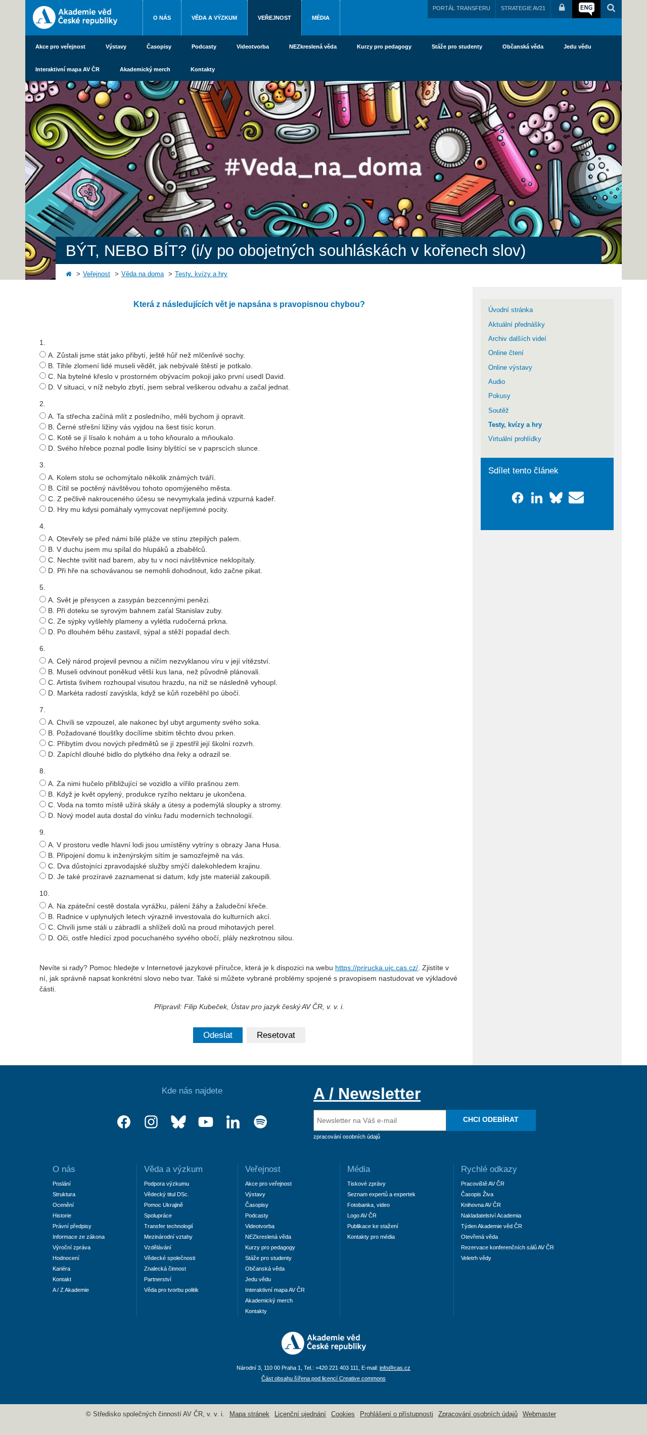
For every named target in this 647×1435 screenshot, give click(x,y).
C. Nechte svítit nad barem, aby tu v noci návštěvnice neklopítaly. (152, 560)
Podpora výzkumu (166, 1184)
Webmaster (539, 1414)
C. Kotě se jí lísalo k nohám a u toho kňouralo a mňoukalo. (141, 437)
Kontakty (203, 69)
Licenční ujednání (300, 1414)
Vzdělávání (157, 1247)
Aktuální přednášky (516, 324)
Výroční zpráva (71, 1247)
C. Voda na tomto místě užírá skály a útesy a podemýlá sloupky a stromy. (165, 805)
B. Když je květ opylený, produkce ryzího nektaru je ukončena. (147, 794)
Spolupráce (158, 1215)
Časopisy (159, 47)
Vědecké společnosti (169, 1258)
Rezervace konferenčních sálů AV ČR (507, 1247)
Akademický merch (145, 69)
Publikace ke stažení (372, 1226)
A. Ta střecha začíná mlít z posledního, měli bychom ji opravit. (146, 416)
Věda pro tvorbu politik (171, 1290)
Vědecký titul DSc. (166, 1194)
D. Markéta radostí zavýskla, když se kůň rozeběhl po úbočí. (144, 693)
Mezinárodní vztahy (168, 1237)
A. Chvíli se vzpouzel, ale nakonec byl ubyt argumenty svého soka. (154, 722)
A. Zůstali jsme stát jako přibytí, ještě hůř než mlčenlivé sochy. (146, 355)
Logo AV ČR (362, 1215)
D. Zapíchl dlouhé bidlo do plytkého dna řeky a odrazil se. (140, 754)
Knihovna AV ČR (481, 1205)
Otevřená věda (479, 1237)
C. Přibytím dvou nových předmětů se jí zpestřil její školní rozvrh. (151, 744)
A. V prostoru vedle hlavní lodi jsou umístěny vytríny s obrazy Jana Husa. (164, 845)
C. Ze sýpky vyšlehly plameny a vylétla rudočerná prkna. (138, 621)
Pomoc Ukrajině (163, 1205)
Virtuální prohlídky (514, 439)
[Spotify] (260, 1122)
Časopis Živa (477, 1194)
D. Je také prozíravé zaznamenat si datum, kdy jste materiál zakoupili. (159, 877)
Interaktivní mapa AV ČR (67, 69)
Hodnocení (66, 1258)
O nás (162, 18)
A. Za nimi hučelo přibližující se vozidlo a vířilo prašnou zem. (144, 783)
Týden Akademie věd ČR (491, 1226)
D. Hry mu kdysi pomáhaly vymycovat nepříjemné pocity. (138, 509)
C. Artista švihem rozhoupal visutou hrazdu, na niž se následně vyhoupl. (163, 682)
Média (321, 18)
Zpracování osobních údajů (478, 1414)
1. (42, 342)
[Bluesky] (178, 1122)
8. (42, 771)
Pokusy (499, 396)
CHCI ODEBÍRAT (491, 1119)
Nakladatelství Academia (491, 1215)
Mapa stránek (249, 1414)
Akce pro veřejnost (60, 47)
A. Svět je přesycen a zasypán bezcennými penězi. (129, 600)
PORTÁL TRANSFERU (461, 8)
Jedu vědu (577, 47)
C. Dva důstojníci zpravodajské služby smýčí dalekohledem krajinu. (155, 866)
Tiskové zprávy (366, 1184)
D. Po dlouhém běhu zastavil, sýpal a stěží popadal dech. (139, 632)
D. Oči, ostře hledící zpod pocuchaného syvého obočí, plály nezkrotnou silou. (171, 938)
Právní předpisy (72, 1226)
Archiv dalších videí (517, 338)
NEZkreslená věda (313, 47)
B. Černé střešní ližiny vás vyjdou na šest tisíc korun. (132, 427)
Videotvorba (253, 47)
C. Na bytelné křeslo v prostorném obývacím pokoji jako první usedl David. (167, 376)
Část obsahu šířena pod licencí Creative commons (323, 1378)
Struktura (64, 1194)
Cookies (343, 1414)
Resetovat (276, 1035)
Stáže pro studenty (457, 47)
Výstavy (116, 47)
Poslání (62, 1184)
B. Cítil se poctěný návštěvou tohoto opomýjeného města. (140, 488)
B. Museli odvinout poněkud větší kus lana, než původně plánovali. (154, 672)
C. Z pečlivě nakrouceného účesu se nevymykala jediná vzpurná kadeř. (162, 499)
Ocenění (63, 1205)
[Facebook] (123, 1122)
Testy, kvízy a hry (201, 274)
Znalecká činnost (165, 1269)
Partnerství (157, 1279)
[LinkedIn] (233, 1122)
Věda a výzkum (214, 18)
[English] (586, 9)
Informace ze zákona (79, 1237)
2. (42, 404)
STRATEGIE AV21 (523, 8)
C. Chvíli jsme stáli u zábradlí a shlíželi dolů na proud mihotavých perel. (161, 927)
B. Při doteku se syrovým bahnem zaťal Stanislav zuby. (135, 610)
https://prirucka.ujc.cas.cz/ (376, 968)
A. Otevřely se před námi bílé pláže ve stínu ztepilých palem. (144, 539)
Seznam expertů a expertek (381, 1194)
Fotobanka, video (368, 1205)
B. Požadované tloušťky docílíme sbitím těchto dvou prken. (142, 733)
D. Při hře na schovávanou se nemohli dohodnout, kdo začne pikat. (155, 571)
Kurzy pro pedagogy (384, 47)
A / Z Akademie (71, 1290)
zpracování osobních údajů (346, 1137)
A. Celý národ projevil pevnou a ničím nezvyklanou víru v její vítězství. (159, 661)
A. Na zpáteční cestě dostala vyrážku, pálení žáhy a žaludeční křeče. (158, 906)
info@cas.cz (395, 1368)
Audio (496, 381)
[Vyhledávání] (611, 9)
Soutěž (498, 410)
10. (44, 893)
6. (42, 648)
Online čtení (506, 353)
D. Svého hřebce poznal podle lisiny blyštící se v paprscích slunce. (154, 448)
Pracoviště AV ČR (482, 1184)
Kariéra (61, 1269)
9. (42, 832)
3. (42, 465)
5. (42, 587)
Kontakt (62, 1279)
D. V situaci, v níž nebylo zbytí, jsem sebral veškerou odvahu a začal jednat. (169, 387)
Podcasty (204, 47)
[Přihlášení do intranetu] (561, 9)
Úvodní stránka (510, 310)
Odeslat (218, 1035)
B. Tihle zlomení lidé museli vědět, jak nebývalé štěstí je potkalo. (150, 366)
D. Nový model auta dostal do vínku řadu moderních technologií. (151, 815)
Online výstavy (510, 367)
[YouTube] (205, 1122)
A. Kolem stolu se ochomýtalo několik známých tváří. (132, 477)
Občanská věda (522, 47)
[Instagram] (151, 1122)
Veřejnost (274, 18)
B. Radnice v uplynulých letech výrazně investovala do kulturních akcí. (159, 916)
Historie (62, 1215)
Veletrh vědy (476, 1258)
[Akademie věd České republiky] (324, 1352)
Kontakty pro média (371, 1237)
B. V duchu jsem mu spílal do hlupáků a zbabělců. (127, 549)
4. (42, 526)
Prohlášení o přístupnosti (396, 1414)
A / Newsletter (367, 1093)
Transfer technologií (168, 1226)
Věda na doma (142, 274)
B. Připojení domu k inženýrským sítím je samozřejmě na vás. (146, 855)
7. (42, 710)
